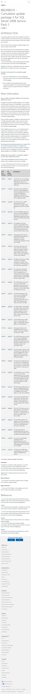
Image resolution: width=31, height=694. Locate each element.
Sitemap (3, 689)
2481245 (10, 319)
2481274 (10, 328)
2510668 (10, 438)
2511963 (10, 449)
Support (3, 5)
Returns (3, 577)
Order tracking (4, 579)
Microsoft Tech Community (6, 647)
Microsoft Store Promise (6, 583)
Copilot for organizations (6, 556)
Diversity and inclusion (6, 672)
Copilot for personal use (6, 558)
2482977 (10, 336)
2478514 (10, 293)
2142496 (10, 189)
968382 (3, 473)
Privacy (14, 689)
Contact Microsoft (9, 689)
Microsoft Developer (5, 640)
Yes (11, 540)
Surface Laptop (4, 549)
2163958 (10, 202)
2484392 (10, 349)
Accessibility (4, 675)
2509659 (10, 429)
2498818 (10, 408)
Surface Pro (4, 547)
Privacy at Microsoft (5, 668)
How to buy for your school (6, 602)
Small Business (4, 631)
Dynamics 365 (4, 620)
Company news (4, 665)
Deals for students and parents (7, 606)
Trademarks (24, 689)
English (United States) (8, 681)
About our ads (13, 691)
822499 (3, 518)
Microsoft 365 (4, 622)
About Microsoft (4, 663)
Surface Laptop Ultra (5, 551)
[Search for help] (5, 2)
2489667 (10, 361)
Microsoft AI (4, 615)
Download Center (5, 572)
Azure (3, 638)
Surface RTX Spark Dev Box (6, 554)
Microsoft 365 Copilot (5, 629)
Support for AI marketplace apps (7, 645)
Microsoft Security (5, 617)
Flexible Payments (5, 586)
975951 (10, 179)
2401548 (10, 211)
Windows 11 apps (5, 563)
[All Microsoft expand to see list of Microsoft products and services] (2, 2)
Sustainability (4, 677)
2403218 (10, 223)
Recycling (8, 691)
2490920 (10, 372)
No (19, 540)
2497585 (10, 396)
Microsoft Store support (6, 574)
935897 (3, 505)
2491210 (10, 387)
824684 (3, 529)
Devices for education (5, 595)
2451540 (10, 246)
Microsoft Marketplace (6, 650)
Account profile (4, 570)
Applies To (4, 28)
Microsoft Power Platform (6, 624)
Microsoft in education (6, 592)
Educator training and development (8, 604)
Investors (3, 670)
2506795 (10, 419)
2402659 (3, 66)
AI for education (4, 609)
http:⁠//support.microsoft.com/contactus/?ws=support (14, 144)
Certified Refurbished (5, 581)
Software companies (5, 652)
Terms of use (18, 689)
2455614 (10, 259)
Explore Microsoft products (6, 561)
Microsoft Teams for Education (7, 597)
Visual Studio (4, 654)
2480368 (10, 306)
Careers (3, 661)
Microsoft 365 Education (6, 599)
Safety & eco (4, 691)
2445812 (10, 234)
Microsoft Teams (5, 627)
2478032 (10, 282)
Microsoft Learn (4, 643)
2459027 (10, 269)
